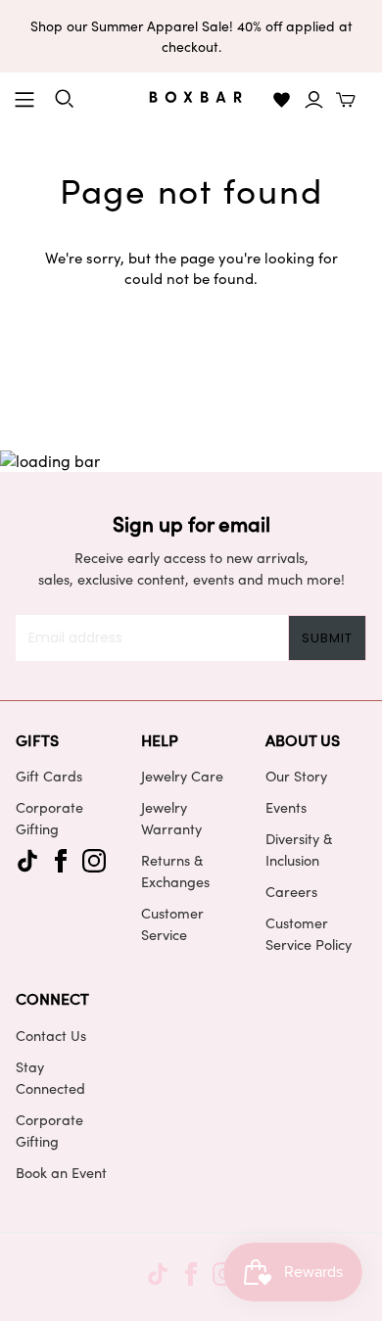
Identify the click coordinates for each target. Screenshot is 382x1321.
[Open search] (64, 99)
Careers (291, 891)
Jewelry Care (182, 775)
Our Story (296, 775)
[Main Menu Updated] (24, 100)
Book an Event (61, 1172)
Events (286, 807)
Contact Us (51, 1035)
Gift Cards (49, 775)
